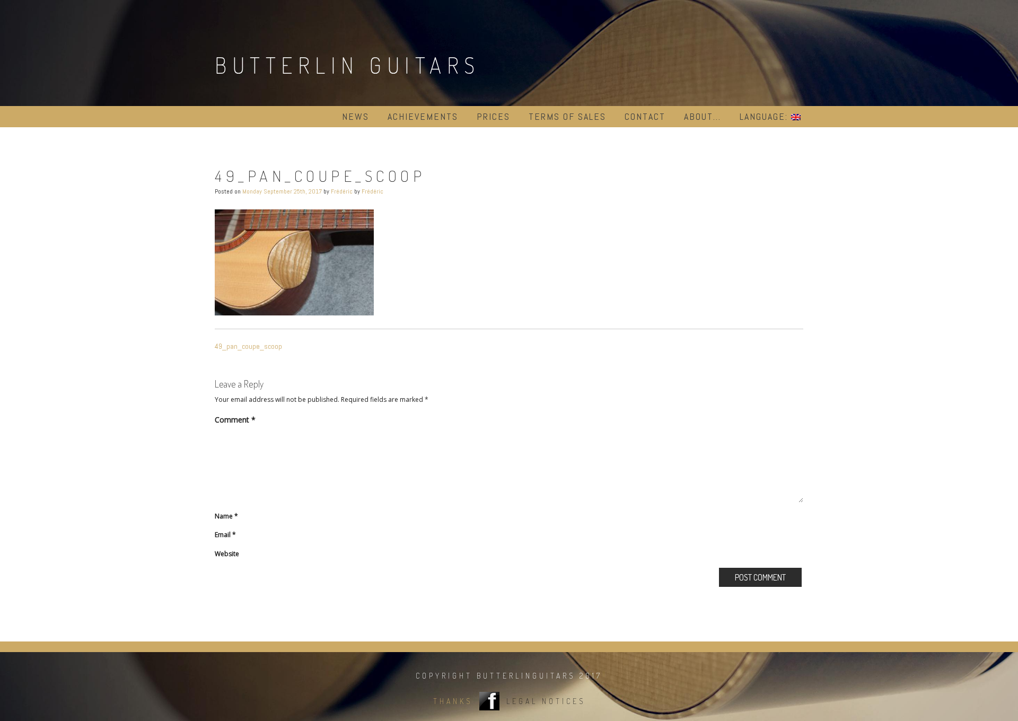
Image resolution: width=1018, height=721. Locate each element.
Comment (235, 420)
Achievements (423, 116)
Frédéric (342, 191)
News (355, 116)
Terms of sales (567, 116)
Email (225, 534)
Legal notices (545, 701)
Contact (645, 116)
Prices (493, 116)
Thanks (452, 701)
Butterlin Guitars (347, 65)
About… (702, 116)
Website (227, 553)
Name (226, 516)
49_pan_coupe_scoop (248, 346)
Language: (765, 116)
